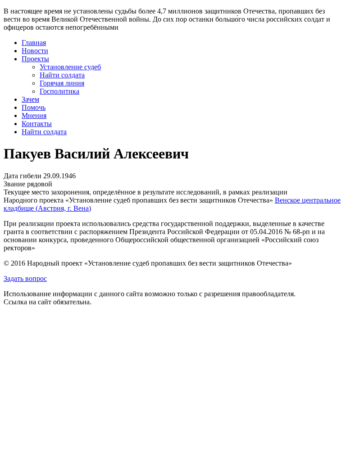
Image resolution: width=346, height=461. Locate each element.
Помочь (34, 107)
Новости (35, 50)
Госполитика (59, 91)
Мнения (34, 115)
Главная (34, 42)
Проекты (35, 59)
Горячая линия (62, 83)
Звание (14, 184)
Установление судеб (70, 67)
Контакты (37, 123)
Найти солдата (62, 75)
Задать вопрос (25, 278)
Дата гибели (22, 176)
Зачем (30, 99)
